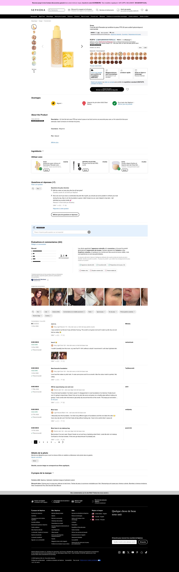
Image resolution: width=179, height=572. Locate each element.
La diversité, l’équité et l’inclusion (39, 532)
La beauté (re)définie (36, 537)
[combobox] (56, 10)
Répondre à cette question (61, 208)
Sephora (43, 480)
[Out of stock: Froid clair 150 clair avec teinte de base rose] (112, 54)
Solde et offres (144, 16)
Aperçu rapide (37, 170)
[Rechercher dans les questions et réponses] (33, 188)
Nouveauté (34, 16)
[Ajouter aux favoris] (127, 89)
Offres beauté (54, 532)
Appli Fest (42, 16)
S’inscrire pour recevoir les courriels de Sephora (127, 538)
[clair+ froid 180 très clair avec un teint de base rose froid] (124, 54)
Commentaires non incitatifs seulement (73, 312)
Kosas (92, 25)
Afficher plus (54, 142)
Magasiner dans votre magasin (59, 541)
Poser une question (37, 184)
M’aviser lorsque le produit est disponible (107, 89)
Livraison (74, 522)
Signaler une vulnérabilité (37, 540)
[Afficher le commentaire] (40, 297)
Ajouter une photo (36, 457)
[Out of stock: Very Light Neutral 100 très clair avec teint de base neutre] (92, 54)
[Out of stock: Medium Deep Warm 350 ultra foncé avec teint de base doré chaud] (137, 58)
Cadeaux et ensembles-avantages (117, 16)
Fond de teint (47, 21)
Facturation (74, 524)
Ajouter (46, 170)
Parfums (70, 16)
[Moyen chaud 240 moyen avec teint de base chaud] (92, 58)
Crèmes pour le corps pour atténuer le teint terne (55, 483)
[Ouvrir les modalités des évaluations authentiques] (48, 280)
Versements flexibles (77, 537)
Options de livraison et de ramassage (78, 518)
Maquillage (50, 16)
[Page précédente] (32, 442)
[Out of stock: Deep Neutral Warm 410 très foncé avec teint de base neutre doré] (104, 62)
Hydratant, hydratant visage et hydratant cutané (61, 480)
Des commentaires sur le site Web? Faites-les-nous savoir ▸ (89, 493)
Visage (40, 21)
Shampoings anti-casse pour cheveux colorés (114, 483)
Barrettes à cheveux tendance (138, 483)
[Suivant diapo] (82, 46)
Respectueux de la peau (134, 34)
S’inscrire (143, 542)
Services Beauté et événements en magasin (60, 526)
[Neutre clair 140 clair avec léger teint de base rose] (108, 54)
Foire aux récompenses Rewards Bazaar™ (57, 535)
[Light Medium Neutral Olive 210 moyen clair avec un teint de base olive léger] (137, 54)
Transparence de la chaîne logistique (38, 518)
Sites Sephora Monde (36, 530)
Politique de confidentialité (38, 560)
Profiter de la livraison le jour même (60, 544)
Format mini (94, 16)
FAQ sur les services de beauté (79, 532)
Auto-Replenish (55, 530)
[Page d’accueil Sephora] (38, 10)
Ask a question (104, 32)
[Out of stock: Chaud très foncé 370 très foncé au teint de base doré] (145, 58)
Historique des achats (56, 521)
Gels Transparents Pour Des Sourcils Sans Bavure (46, 485)
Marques (102, 16)
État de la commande (56, 518)
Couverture (125, 34)
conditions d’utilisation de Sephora (55, 560)
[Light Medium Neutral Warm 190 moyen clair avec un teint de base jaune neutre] (129, 54)
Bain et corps (85, 16)
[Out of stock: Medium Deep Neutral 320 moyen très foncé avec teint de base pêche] (124, 58)
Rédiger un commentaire (38, 244)
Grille (140, 47)
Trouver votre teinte (96, 66)
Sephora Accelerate (36, 535)
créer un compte (109, 82)
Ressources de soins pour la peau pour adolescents (80, 543)
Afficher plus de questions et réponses (65, 215)
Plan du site (76, 560)
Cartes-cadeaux (133, 16)
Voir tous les (34, 70)
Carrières (33, 516)
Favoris (53, 538)
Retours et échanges (77, 516)
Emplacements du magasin (78, 535)
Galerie (53, 516)
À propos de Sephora (36, 513)
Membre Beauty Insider (57, 513)
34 (59, 442)
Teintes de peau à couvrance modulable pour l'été (86, 483)
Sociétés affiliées (35, 522)
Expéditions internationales (78, 527)
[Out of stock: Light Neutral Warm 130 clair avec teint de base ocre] (104, 54)
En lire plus (54, 399)
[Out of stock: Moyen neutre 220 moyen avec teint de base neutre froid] (141, 54)
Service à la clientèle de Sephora (80, 513)
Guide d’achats (75, 530)
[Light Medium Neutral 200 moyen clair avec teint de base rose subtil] (133, 54)
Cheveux (77, 16)
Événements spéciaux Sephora (39, 524)
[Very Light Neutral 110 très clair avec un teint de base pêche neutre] (96, 54)
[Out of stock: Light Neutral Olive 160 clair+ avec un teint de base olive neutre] (116, 54)
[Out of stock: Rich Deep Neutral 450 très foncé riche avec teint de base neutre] (120, 62)
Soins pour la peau (60, 16)
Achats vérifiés (56, 312)
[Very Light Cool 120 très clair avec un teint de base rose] (100, 54)
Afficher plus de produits (125, 104)
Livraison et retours (96, 83)
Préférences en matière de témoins (89, 560)
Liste (145, 47)
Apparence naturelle (116, 34)
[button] (121, 39)
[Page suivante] (63, 442)
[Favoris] (142, 10)
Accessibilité (75, 540)
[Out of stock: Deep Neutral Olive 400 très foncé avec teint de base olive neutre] (100, 62)
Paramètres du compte (57, 523)
